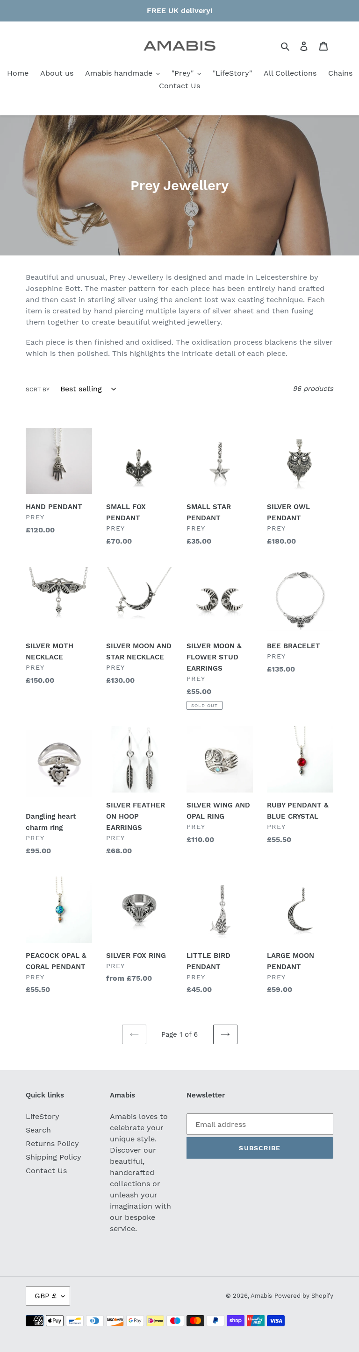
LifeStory (42, 1116)
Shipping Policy (53, 1157)
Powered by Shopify (303, 1295)
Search (38, 1129)
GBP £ (46, 1295)
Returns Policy (52, 1143)
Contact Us (46, 1170)
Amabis (261, 1295)
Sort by (38, 389)
